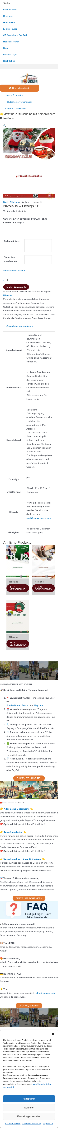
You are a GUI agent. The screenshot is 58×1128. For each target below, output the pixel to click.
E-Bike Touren (10, 29)
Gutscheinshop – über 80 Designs (22, 859)
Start (5, 202)
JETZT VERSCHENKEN (18, 588)
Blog (5, 48)
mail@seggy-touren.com (38, 518)
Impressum (48, 1123)
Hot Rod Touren (11, 41)
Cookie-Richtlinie (12, 1123)
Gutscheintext (11, 241)
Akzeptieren (29, 1098)
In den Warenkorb (16, 287)
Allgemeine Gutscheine (17, 809)
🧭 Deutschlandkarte (19, 88)
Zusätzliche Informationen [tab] (19, 326)
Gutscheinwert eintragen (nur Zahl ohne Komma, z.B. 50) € (25, 220)
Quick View (17, 575)
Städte (6, 3)
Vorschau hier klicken (14, 270)
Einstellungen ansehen (29, 1116)
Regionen (8, 16)
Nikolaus (14, 202)
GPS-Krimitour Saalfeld (15, 35)
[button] (53, 1034)
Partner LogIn (10, 54)
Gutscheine (9, 22)
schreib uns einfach (45, 993)
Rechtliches (9, 61)
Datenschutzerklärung (31, 1123)
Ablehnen (29, 1107)
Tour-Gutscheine (13, 832)
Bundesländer (10, 9)
